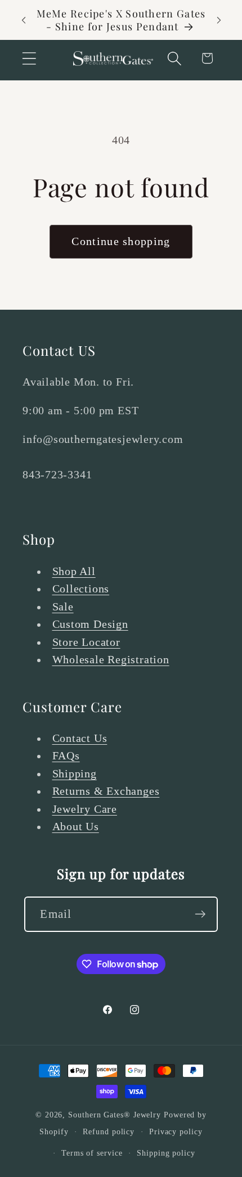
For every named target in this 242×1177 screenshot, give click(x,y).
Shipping (74, 774)
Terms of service (92, 1152)
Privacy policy (176, 1131)
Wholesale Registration (110, 660)
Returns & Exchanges (106, 791)
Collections (81, 589)
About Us (75, 826)
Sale (63, 607)
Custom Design (90, 624)
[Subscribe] (201, 914)
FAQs (66, 756)
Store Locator (86, 642)
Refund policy (109, 1131)
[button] (29, 58)
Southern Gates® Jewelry (116, 1114)
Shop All (74, 571)
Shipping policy (166, 1152)
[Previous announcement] (23, 20)
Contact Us (79, 738)
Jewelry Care (84, 809)
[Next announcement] (219, 20)
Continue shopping (120, 241)
